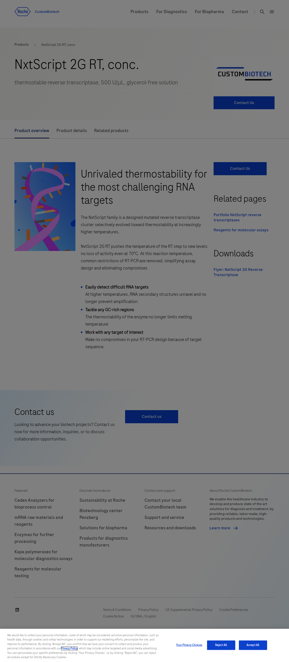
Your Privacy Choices (189, 645)
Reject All (221, 645)
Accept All (253, 645)
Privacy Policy (69, 648)
